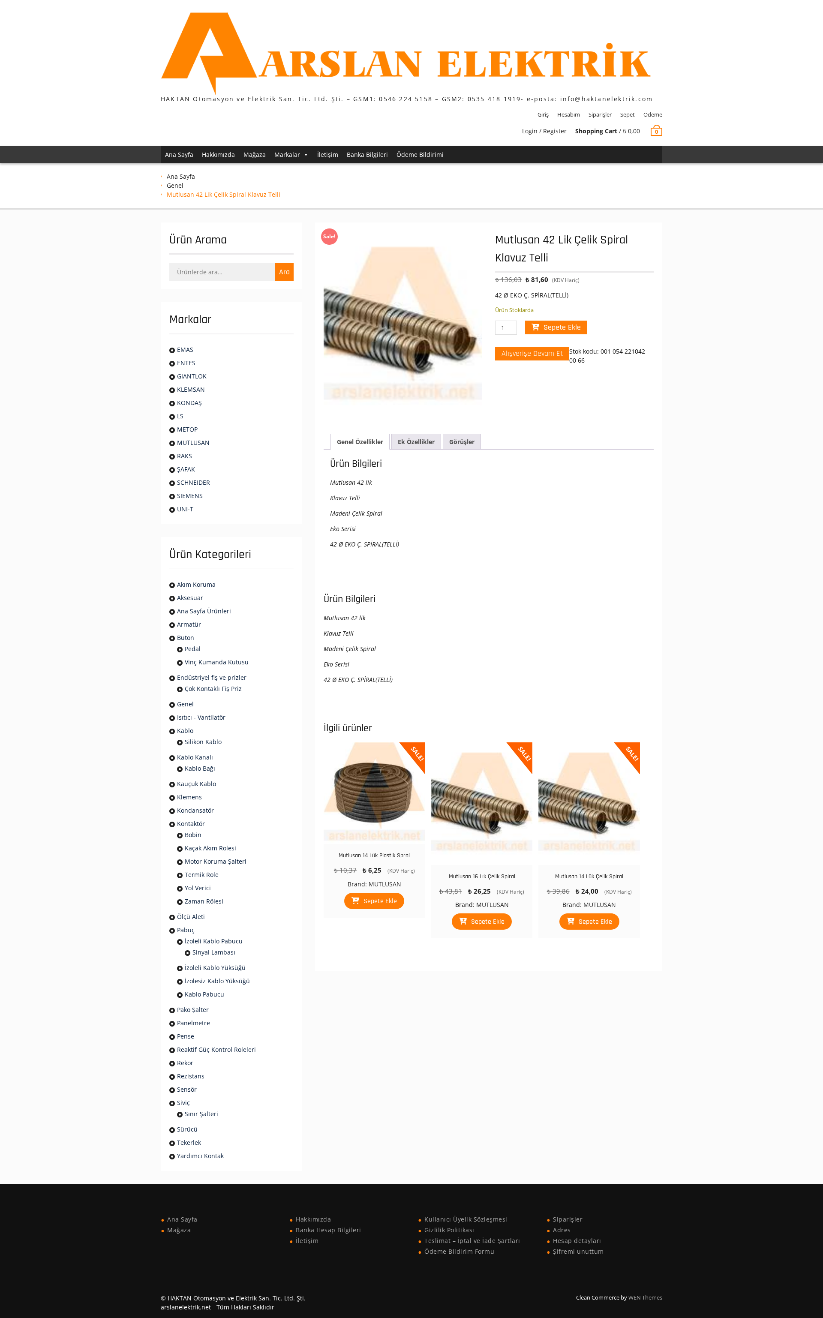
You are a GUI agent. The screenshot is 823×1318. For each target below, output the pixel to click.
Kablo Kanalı (195, 757)
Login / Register (544, 131)
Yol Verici (198, 888)
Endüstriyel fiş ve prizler (211, 677)
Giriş (543, 114)
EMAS (185, 349)
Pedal (193, 649)
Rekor (185, 1063)
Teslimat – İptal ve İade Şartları (472, 1241)
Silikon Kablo (203, 742)
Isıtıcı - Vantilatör (201, 717)
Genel (175, 185)
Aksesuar (190, 598)
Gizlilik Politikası (449, 1230)
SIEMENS (190, 496)
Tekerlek (189, 1142)
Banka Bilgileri (367, 154)
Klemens (189, 797)
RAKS (184, 456)
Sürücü (187, 1129)
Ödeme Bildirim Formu (459, 1251)
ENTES (186, 363)
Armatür (189, 624)
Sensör (187, 1089)
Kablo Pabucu (204, 994)
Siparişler (600, 114)
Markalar (287, 154)
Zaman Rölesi (204, 901)
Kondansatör (195, 810)
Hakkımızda (218, 154)
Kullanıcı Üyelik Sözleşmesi (466, 1219)
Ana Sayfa (179, 154)
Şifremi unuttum (578, 1251)
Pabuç (186, 930)
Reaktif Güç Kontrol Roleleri (216, 1049)
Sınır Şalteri (201, 1114)
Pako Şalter (193, 1010)
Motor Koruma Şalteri (215, 861)
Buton (185, 637)
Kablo (185, 731)
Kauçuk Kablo (196, 784)
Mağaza (254, 154)
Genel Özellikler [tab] (360, 442)
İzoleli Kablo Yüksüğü (215, 968)
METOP (187, 429)
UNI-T (185, 509)
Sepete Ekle (562, 327)
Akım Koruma (196, 584)
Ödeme (652, 114)
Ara (284, 272)
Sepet (627, 114)
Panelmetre (193, 1023)
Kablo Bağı (200, 768)
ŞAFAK (186, 469)
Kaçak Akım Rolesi (210, 848)
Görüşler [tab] (462, 442)
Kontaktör (191, 824)
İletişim (327, 154)
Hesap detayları (577, 1241)
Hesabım (568, 114)
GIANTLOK (192, 376)
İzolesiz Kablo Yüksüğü (217, 981)
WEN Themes (645, 1297)
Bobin (193, 835)
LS (180, 416)
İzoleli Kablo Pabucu (214, 941)
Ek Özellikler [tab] (416, 442)
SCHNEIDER (193, 482)
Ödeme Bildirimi (420, 154)
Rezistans (190, 1076)
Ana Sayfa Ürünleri (204, 611)
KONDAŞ (189, 403)
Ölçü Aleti (191, 917)
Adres (562, 1230)
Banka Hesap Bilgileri (328, 1230)
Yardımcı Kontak (200, 1156)
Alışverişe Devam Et (532, 353)
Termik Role (202, 875)
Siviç (183, 1103)
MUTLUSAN (385, 884)
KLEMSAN (191, 389)
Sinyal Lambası (213, 952)
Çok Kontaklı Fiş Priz (213, 689)
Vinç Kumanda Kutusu (217, 662)
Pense (185, 1036)
